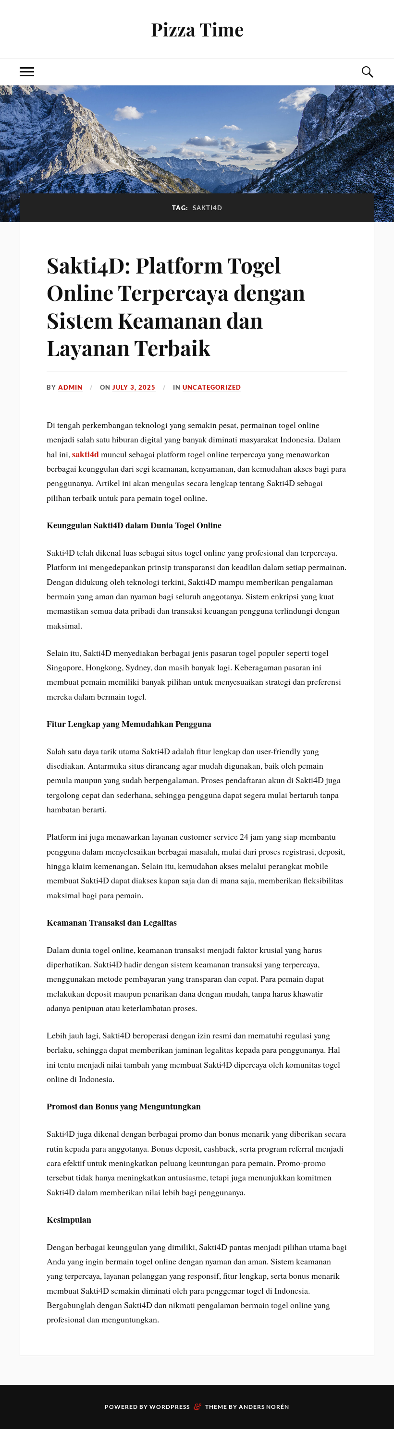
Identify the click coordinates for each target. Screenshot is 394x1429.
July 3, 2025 (134, 387)
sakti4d (85, 454)
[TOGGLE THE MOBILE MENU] (27, 72)
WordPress (169, 1406)
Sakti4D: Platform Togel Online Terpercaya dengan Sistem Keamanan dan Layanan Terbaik (176, 305)
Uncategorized (212, 387)
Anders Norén (264, 1406)
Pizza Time (197, 29)
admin (70, 387)
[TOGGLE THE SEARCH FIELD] (367, 72)
